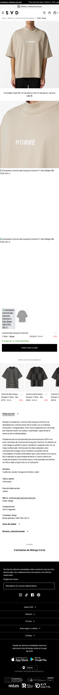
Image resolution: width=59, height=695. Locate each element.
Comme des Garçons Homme (24, 18)
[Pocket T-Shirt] (37, 377)
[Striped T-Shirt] (12, 377)
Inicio (4, 18)
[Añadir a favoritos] (55, 333)
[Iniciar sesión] (49, 13)
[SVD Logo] (12, 12)
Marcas (10, 18)
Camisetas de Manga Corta (29, 550)
